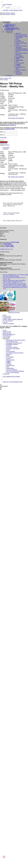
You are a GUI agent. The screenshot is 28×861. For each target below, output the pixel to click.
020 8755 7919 (9, 245)
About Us (18, 33)
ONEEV (18, 58)
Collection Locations (21, 43)
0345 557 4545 (15, 22)
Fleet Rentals (10, 29)
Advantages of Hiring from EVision (21, 37)
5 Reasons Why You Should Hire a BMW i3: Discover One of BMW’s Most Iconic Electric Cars (15, 287)
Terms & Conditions (21, 70)
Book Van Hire (10, 26)
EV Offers (18, 65)
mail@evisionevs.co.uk (6, 249)
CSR (17, 61)
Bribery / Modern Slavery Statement (13, 319)
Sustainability (19, 60)
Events (17, 44)
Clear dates (3, 137)
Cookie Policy (7, 318)
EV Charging (19, 56)
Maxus (6, 79)
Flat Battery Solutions (21, 49)
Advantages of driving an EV (14, 343)
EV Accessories (20, 63)
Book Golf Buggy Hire (12, 27)
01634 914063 (7, 243)
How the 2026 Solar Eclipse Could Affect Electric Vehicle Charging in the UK (14, 281)
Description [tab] (6, 147)
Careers (18, 71)
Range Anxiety (20, 57)
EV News (18, 40)
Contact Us (9, 75)
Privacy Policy (7, 316)
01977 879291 (10, 246)
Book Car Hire (10, 25)
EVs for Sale (9, 30)
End (1, 134)
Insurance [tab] (6, 149)
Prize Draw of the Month (12, 348)
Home (8, 23)
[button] (7, 22)
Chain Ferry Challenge (19, 73)
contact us (13, 125)
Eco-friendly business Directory (14, 353)
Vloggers (18, 64)
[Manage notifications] (4, 857)
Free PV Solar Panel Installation (21, 46)
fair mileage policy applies (16, 118)
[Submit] (6, 9)
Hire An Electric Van (21, 34)
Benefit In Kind (20, 42)
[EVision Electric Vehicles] (7, 13)
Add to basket (4, 142)
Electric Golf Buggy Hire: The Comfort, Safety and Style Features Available (15, 275)
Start (1, 132)
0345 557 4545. (10, 129)
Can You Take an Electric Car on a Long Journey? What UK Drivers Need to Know (14, 284)
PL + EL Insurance (8, 321)
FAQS (17, 39)
